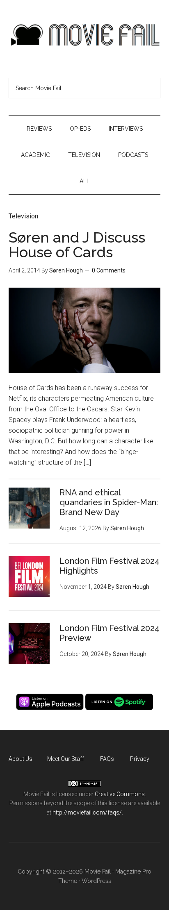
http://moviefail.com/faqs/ (87, 812)
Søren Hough (66, 270)
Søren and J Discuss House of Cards (77, 245)
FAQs (107, 759)
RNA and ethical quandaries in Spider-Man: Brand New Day (108, 502)
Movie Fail (85, 34)
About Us (20, 759)
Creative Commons (120, 794)
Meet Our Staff (65, 759)
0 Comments (109, 270)
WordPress (96, 881)
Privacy (139, 759)
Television (23, 216)
